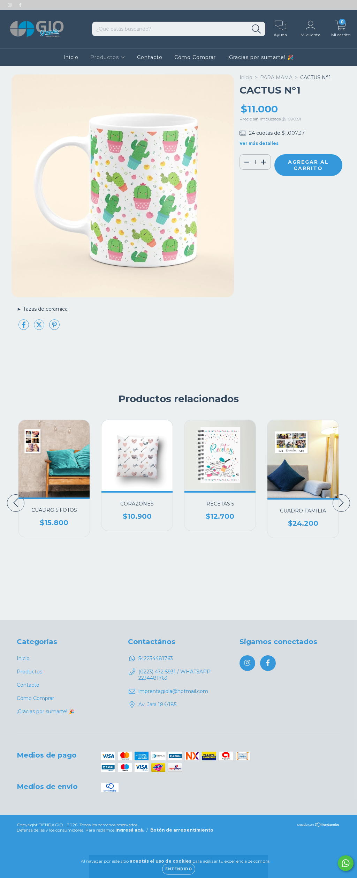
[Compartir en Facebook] (24, 327)
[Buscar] (256, 29)
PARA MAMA (276, 77)
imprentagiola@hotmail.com (173, 691)
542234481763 (155, 658)
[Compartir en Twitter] (40, 327)
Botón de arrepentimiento (181, 830)
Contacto (149, 57)
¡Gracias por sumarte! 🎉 (261, 57)
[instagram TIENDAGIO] (10, 5)
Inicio (70, 57)
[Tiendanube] (318, 825)
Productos (105, 57)
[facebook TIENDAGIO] (20, 5)
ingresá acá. (129, 830)
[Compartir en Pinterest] (54, 327)
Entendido (178, 869)
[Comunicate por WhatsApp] (346, 863)
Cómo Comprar (195, 57)
